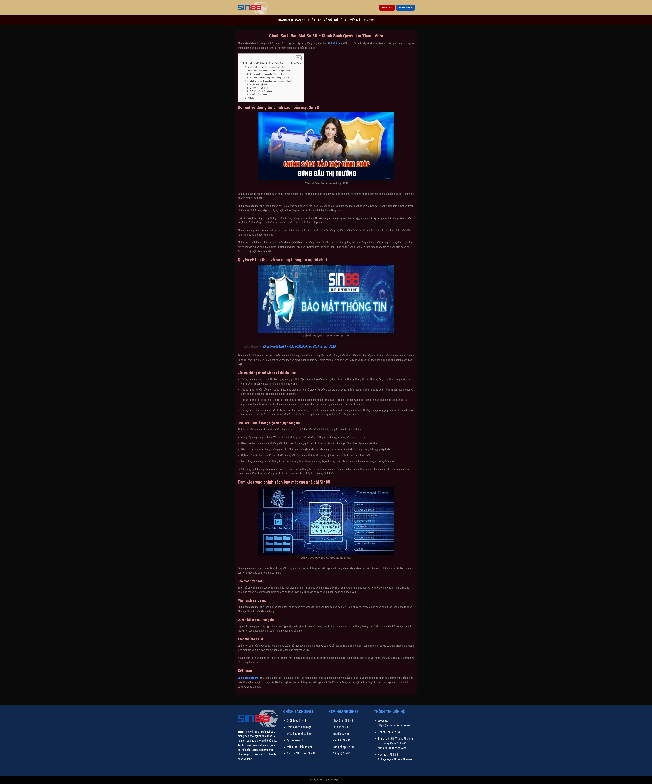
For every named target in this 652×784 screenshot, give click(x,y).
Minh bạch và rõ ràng (260, 88)
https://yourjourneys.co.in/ (394, 725)
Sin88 (333, 43)
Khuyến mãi (353, 20)
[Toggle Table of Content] (297, 58)
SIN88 (241, 731)
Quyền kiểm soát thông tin (262, 91)
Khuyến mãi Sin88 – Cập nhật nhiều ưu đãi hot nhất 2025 (299, 346)
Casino (300, 20)
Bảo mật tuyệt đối (259, 84)
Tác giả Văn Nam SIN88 (301, 753)
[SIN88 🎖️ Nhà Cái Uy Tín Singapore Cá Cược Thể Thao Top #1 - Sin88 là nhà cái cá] (255, 8)
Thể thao (314, 20)
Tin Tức (369, 20)
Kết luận (250, 98)
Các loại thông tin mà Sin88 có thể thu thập (270, 74)
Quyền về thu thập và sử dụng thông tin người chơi (268, 70)
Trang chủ (285, 20)
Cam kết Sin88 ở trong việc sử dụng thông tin (270, 77)
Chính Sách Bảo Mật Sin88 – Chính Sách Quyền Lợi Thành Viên (271, 63)
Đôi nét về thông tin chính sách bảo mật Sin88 (266, 67)
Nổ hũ (338, 20)
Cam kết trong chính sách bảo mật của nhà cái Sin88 (269, 81)
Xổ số (328, 20)
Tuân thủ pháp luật (259, 94)
